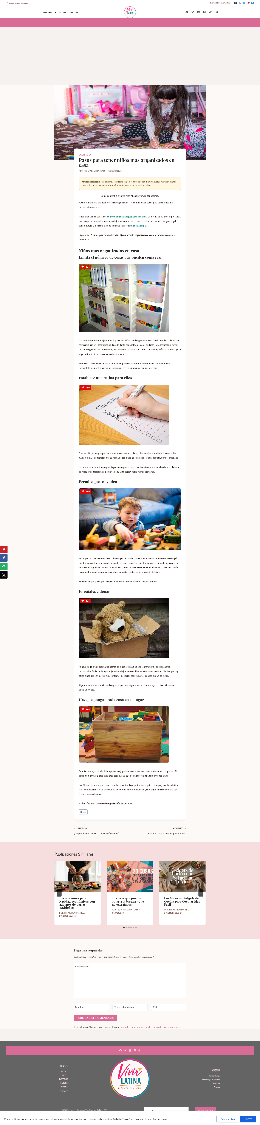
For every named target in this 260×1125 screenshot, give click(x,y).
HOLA (44, 12)
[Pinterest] (248, 3)
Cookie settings (228, 1119)
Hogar (83, 812)
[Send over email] (4, 566)
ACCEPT (248, 1119)
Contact (217, 1087)
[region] (130, 1118)
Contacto (227, 3)
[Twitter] (192, 12)
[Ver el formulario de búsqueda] (217, 12)
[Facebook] (244, 3)
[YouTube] (252, 3)
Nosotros (216, 1083)
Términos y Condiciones (211, 1079)
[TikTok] (239, 3)
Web (155, 1007)
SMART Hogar (85, 155)
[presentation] (77, 876)
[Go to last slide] (59, 893)
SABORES (64, 1083)
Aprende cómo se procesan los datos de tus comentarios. (150, 1026)
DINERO (64, 1087)
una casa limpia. (139, 225)
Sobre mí (213, 3)
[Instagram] (235, 3)
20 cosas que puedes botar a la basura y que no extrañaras (128, 901)
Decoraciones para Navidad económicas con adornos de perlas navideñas (77, 902)
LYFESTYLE (63, 1079)
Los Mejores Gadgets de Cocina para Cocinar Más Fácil (182, 901)
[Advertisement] (130, 50)
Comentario (82, 966)
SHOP (51, 12)
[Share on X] (4, 575)
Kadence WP (102, 1110)
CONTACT (75, 12)
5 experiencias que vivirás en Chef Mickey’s (97, 831)
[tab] (124, 927)
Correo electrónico (124, 1007)
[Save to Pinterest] (4, 549)
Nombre (79, 1007)
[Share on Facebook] (4, 558)
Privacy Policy (214, 1076)
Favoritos (220, 3)
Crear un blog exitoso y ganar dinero (167, 831)
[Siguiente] (200, 893)
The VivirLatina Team (94, 171)
